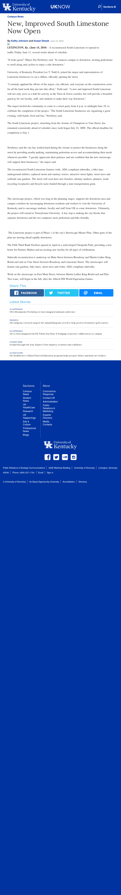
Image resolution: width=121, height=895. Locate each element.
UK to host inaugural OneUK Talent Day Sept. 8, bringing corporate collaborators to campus (56, 333)
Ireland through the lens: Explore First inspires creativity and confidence (46, 344)
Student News (27, 399)
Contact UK (49, 397)
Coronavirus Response (49, 392)
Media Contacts (47, 423)
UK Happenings (29, 416)
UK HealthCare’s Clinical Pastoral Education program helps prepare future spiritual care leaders (58, 355)
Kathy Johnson (19, 40)
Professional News (29, 429)
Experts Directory (47, 416)
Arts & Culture (27, 423)
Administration (50, 401)
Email (40, 472)
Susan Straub (41, 40)
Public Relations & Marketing (49, 408)
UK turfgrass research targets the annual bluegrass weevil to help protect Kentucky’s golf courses (59, 322)
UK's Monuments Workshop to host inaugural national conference (42, 312)
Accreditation (69, 481)
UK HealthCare (29, 406)
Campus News (15, 16)
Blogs (26, 434)
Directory (83, 481)
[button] (109, 6)
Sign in (50, 472)
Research (28, 411)
